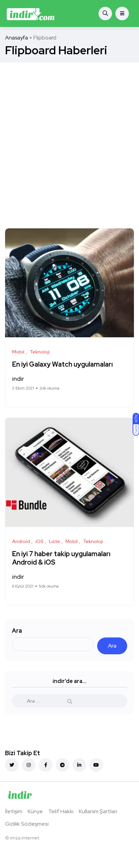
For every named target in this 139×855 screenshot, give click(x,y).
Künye (35, 811)
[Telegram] (62, 765)
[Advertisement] (69, 135)
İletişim (13, 811)
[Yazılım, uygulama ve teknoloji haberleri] (30, 13)
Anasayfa (16, 37)
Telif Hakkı (61, 811)
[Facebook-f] (45, 765)
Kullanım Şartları (98, 811)
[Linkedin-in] (79, 765)
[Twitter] (12, 765)
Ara (17, 630)
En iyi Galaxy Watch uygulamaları (62, 364)
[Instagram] (28, 765)
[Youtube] (96, 765)
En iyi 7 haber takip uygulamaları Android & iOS (61, 558)
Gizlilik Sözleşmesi (27, 823)
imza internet (24, 838)
